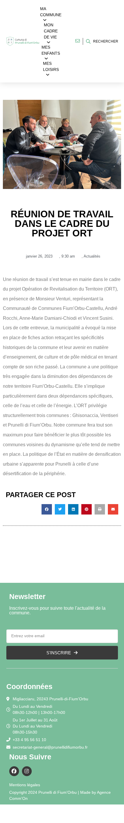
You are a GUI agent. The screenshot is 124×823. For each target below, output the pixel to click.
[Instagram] (27, 771)
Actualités (92, 256)
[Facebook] (14, 771)
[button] (47, 509)
